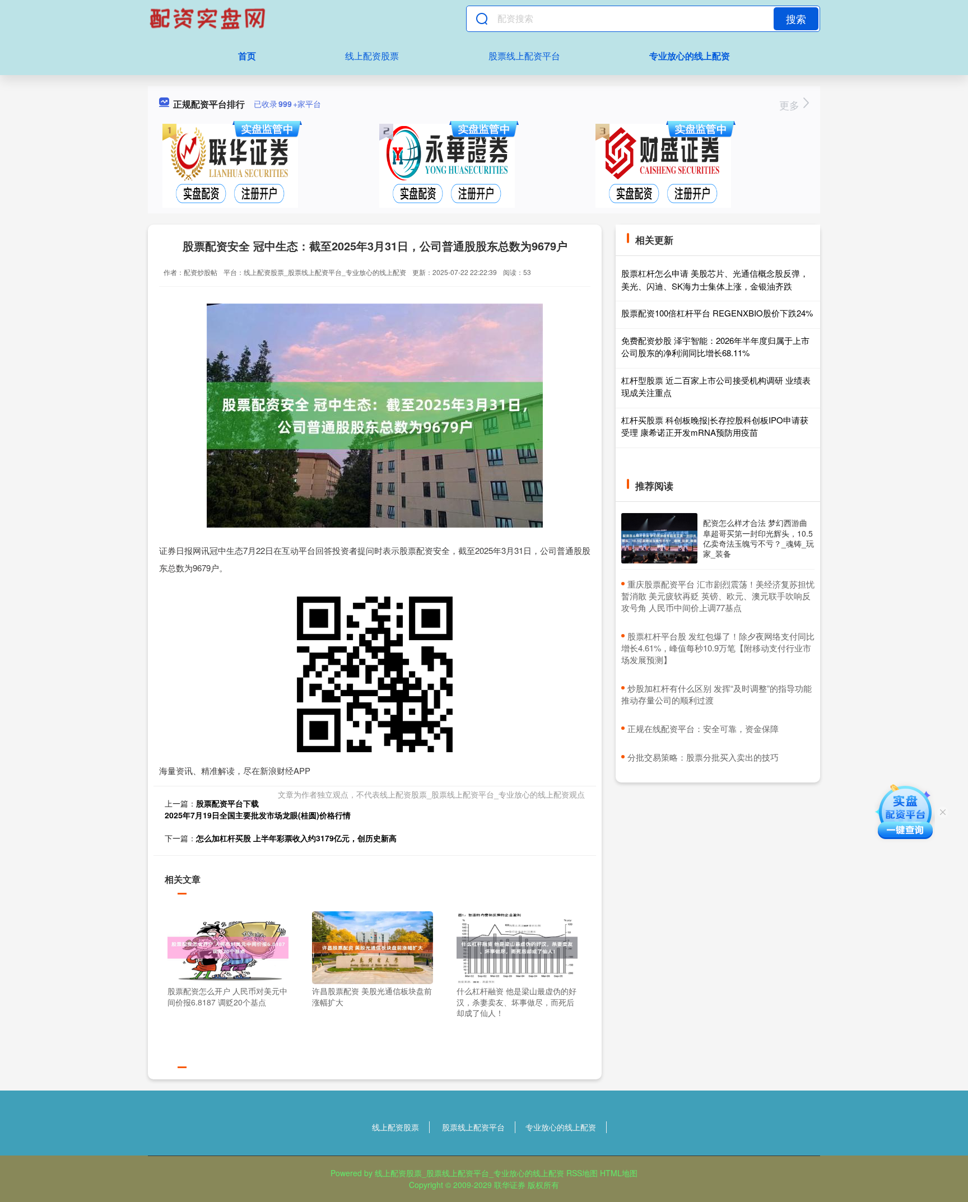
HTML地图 (618, 1172)
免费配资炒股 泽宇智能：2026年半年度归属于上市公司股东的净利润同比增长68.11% (715, 346)
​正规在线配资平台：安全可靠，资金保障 (703, 728)
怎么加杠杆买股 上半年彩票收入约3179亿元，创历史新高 (296, 838)
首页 (247, 55)
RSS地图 (582, 1172)
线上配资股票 (372, 55)
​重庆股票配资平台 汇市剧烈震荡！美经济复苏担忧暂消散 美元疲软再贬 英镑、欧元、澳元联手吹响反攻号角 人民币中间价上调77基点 (718, 595)
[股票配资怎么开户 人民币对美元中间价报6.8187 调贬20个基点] (227, 946)
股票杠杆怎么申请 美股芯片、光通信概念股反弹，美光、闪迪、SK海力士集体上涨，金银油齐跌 (714, 279)
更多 (790, 104)
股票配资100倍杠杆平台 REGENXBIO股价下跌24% (717, 313)
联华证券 (509, 1184)
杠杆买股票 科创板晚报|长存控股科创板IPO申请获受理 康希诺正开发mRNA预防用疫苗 (714, 426)
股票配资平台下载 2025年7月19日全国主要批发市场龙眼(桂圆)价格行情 (258, 809)
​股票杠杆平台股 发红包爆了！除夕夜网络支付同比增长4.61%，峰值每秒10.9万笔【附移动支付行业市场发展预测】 (718, 647)
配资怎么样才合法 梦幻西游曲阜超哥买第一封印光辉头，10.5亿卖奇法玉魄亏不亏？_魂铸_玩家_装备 (758, 538)
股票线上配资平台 (524, 55)
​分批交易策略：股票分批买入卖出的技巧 (703, 757)
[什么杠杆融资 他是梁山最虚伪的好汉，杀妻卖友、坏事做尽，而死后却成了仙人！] (517, 946)
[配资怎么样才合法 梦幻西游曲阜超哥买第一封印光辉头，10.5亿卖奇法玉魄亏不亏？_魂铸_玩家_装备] (659, 538)
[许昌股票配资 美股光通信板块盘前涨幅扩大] (372, 946)
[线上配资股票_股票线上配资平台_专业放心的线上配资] (209, 18)
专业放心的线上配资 (689, 55)
